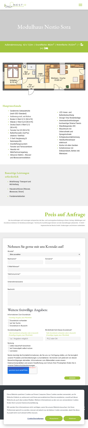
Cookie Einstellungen (35, 418)
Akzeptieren (54, 418)
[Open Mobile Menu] (81, 5)
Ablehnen (72, 418)
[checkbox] (44, 323)
